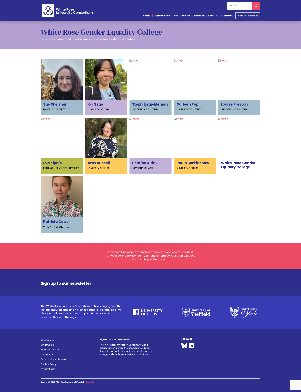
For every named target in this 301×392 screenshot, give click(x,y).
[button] (66, 282)
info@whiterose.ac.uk (156, 259)
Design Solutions (93, 382)
